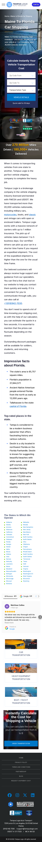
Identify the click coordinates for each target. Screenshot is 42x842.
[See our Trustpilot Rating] (27, 127)
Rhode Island (27, 552)
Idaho (8, 549)
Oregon (25, 547)
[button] (2, 617)
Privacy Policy (21, 762)
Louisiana (9, 564)
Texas (25, 561)
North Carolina (27, 537)
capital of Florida (18, 406)
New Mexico (27, 532)
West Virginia (27, 576)
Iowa (7, 556)
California (9, 532)
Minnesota (9, 576)
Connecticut (10, 537)
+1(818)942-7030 (13, 303)
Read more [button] (9, 623)
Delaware (9, 539)
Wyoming (26, 581)
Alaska (8, 525)
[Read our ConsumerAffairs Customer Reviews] (14, 127)
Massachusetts (11, 571)
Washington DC (28, 574)
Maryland (9, 569)
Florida (8, 542)
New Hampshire (28, 527)
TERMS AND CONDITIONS (21, 767)
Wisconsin (26, 578)
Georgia (8, 544)
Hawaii (8, 547)
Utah (24, 564)
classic (32, 214)
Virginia (25, 569)
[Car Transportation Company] (10, 795)
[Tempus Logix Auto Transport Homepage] (17, 4)
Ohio (24, 542)
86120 (32, 831)
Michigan (9, 574)
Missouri (9, 581)
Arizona (8, 527)
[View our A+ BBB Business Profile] (27, 120)
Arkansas (9, 529)
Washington (27, 571)
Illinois (8, 552)
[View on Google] (7, 606)
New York (26, 534)
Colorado (9, 534)
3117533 (18, 831)
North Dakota (27, 539)
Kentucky (9, 561)
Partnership (21, 771)
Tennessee (26, 559)
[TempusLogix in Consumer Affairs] (10, 804)
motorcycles (10, 214)
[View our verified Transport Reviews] (21, 134)
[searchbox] (21, 75)
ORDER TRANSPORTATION (21, 743)
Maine (8, 566)
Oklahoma (26, 544)
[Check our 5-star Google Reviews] (14, 120)
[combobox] (21, 75)
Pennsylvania (27, 549)
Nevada (25, 525)
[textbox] (21, 90)
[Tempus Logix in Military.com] (25, 804)
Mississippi (9, 578)
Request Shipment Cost (21, 781)
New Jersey (26, 529)
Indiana (8, 554)
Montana (9, 583)
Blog (21, 776)
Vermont (26, 566)
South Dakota (27, 556)
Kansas (8, 559)
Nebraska (26, 522)
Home (7, 16)
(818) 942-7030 (9, 829)
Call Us (36, 4)
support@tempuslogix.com (27, 829)
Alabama (9, 522)
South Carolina (28, 554)
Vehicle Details (21, 97)
